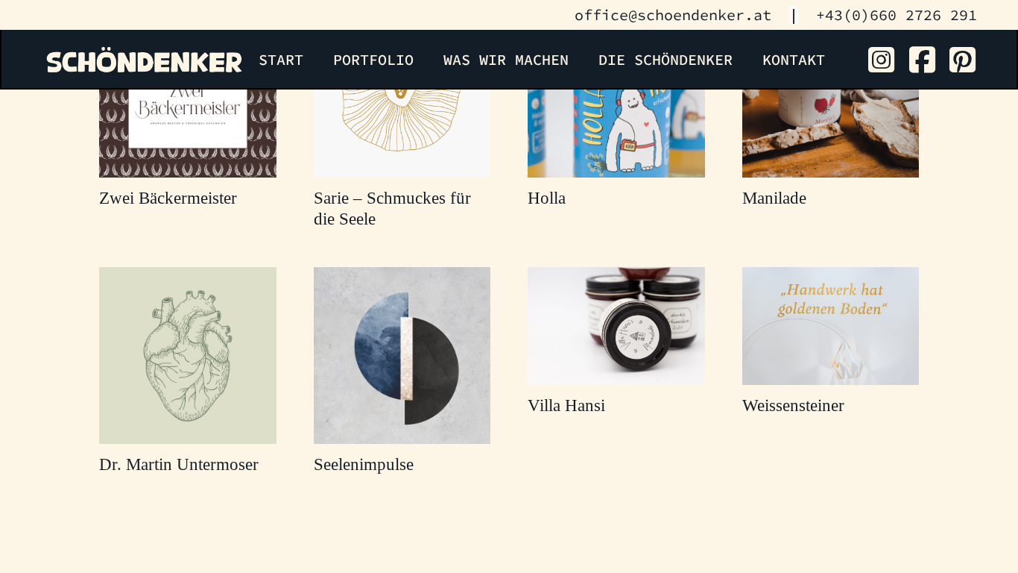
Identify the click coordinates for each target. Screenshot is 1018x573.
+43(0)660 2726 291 (896, 14)
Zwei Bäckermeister (168, 198)
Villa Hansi (566, 405)
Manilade (774, 198)
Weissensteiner (793, 405)
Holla (547, 198)
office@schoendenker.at (673, 14)
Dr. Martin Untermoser (179, 464)
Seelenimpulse (364, 464)
